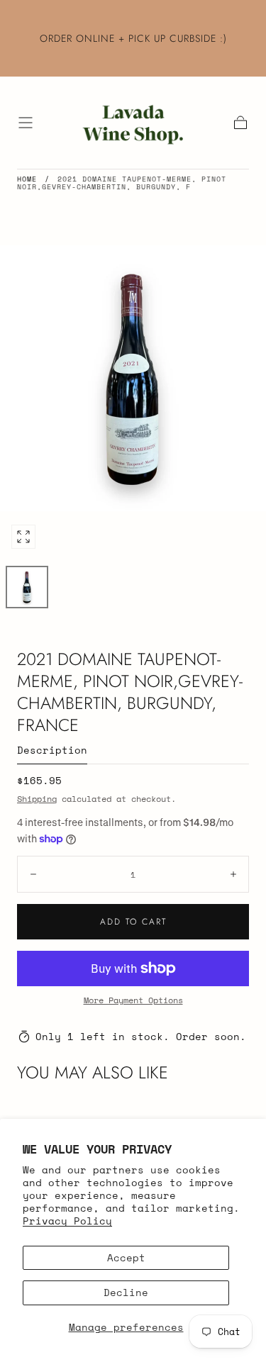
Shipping (37, 799)
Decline (126, 1292)
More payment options (133, 1000)
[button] (25, 122)
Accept (126, 1257)
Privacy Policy (67, 1220)
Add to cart (133, 921)
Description (52, 751)
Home (27, 179)
